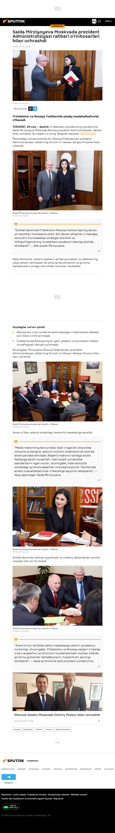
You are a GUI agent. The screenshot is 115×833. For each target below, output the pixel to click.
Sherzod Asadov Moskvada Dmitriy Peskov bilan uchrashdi (57, 715)
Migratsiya (71, 769)
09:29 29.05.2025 (21, 46)
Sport (98, 769)
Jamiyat (57, 769)
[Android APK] (10, 807)
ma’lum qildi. (88, 133)
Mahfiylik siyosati (79, 794)
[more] (99, 251)
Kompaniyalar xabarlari (58, 794)
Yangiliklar (7, 769)
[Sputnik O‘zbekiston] (14, 23)
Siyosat (17, 729)
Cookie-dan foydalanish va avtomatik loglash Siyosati (26, 798)
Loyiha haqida (19, 794)
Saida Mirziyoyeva (63, 729)
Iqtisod (46, 769)
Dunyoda (34, 769)
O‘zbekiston (28, 729)
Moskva (49, 729)
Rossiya (39, 729)
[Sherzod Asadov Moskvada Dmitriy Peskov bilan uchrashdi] (57, 692)
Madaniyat (86, 769)
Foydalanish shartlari (37, 794)
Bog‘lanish (6, 794)
